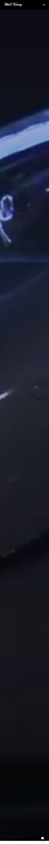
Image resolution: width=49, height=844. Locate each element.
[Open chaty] (42, 838)
